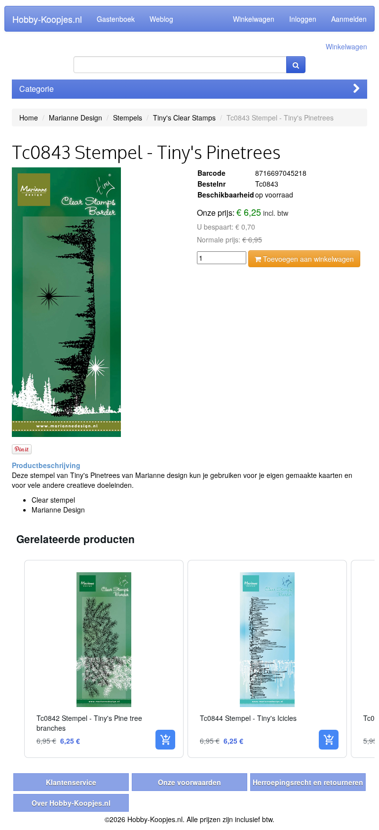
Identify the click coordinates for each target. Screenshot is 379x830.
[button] (14, 659)
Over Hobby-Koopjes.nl (71, 803)
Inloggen (302, 19)
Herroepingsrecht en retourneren (308, 782)
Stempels (127, 117)
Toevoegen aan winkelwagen (307, 259)
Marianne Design (75, 117)
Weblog (161, 19)
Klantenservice (71, 782)
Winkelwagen (253, 19)
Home (28, 117)
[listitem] (104, 659)
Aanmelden (349, 19)
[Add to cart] (165, 740)
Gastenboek (116, 19)
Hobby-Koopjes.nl (47, 18)
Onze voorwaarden (189, 782)
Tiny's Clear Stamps (184, 117)
